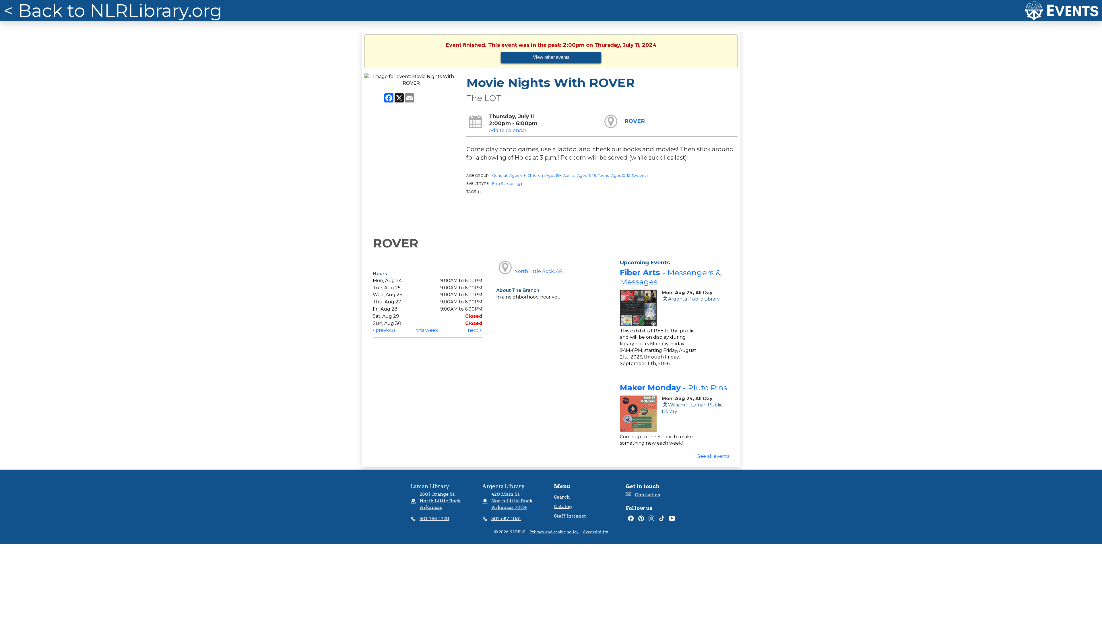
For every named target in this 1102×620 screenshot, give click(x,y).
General (499, 175)
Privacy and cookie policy (554, 532)
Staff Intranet (570, 516)
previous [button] (385, 330)
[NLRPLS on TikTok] (662, 519)
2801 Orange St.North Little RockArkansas (440, 500)
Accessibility (595, 532)
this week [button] (427, 330)
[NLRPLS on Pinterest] (641, 519)
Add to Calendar (508, 130)
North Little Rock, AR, (538, 271)
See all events (713, 456)
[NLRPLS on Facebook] (631, 519)
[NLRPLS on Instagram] (651, 519)
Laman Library (429, 486)
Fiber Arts (670, 277)
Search (562, 497)
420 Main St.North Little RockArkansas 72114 (512, 500)
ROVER (634, 121)
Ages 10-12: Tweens (628, 175)
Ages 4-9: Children (526, 175)
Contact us (647, 494)
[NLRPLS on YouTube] (672, 519)
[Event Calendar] (1062, 10)
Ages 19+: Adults (560, 175)
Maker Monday (673, 387)
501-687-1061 (506, 518)
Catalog (563, 506)
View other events (551, 57)
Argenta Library (503, 486)
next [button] (474, 330)
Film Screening (506, 183)
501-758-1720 (434, 518)
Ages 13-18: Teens (593, 175)
